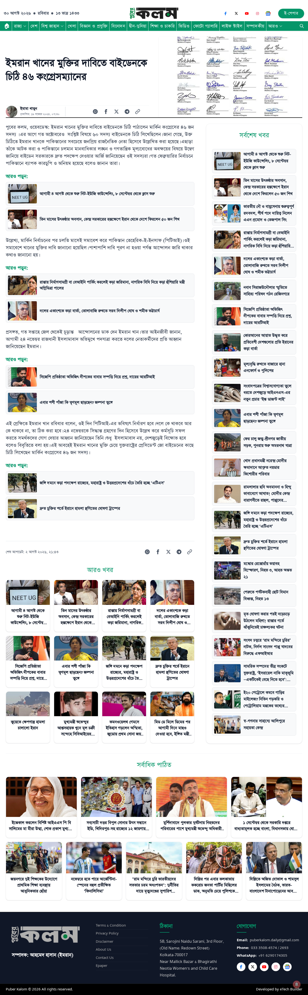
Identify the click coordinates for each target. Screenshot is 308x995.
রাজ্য (18, 26)
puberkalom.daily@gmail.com (274, 940)
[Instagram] (257, 13)
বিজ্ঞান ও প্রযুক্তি (94, 26)
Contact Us (105, 958)
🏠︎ (7, 26)
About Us (103, 950)
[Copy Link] (137, 111)
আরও (273, 26)
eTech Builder (291, 989)
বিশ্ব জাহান (50, 26)
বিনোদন (118, 26)
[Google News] (268, 13)
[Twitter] (252, 966)
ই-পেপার (291, 13)
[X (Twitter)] (236, 13)
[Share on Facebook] (106, 111)
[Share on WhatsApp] (95, 111)
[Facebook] (225, 13)
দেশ (34, 26)
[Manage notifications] (297, 984)
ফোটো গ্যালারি (205, 26)
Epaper (101, 966)
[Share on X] (116, 111)
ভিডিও (184, 26)
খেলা (72, 26)
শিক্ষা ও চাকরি (162, 26)
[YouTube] (247, 13)
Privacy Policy (107, 933)
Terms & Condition (111, 925)
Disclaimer (104, 942)
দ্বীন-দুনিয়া (137, 26)
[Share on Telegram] (127, 111)
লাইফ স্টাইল (232, 26)
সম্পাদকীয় (255, 26)
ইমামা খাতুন (28, 109)
